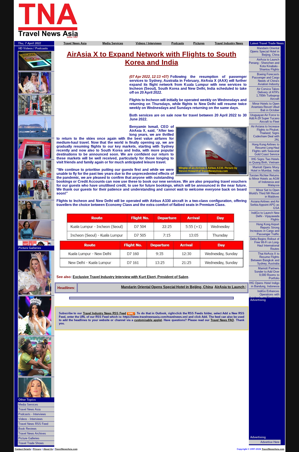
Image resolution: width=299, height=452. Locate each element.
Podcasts (177, 43)
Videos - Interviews (30, 419)
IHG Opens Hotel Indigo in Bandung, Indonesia (264, 284)
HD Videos (25, 48)
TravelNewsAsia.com (66, 449)
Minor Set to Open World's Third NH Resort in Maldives (264, 193)
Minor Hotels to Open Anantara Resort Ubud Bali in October (265, 107)
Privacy (37, 449)
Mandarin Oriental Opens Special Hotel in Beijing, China (158, 287)
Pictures (198, 43)
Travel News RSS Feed (33, 423)
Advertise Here (269, 442)
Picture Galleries (29, 248)
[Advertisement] (189, 20)
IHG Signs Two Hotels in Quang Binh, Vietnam (264, 160)
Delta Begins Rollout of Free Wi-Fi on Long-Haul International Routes (264, 243)
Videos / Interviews (149, 43)
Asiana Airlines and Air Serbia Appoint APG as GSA (264, 205)
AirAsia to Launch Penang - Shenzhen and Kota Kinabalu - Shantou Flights (264, 64)
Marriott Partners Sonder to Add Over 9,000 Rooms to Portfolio (266, 273)
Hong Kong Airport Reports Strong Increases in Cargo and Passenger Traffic (264, 229)
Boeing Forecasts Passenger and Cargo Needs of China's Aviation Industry (265, 79)
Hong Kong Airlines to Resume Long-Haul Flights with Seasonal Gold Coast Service (265, 149)
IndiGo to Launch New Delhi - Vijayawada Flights (265, 216)
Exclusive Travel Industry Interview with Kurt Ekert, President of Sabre (130, 277)
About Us (48, 449)
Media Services (112, 43)
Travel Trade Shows (31, 443)
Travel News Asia (74, 43)
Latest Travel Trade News (267, 43)
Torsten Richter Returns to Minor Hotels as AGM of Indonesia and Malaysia (264, 180)
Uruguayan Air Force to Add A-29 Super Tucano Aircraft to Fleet (264, 118)
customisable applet (148, 320)
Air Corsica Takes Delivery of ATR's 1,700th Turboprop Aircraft (267, 93)
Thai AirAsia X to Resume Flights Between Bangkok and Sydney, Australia (265, 258)
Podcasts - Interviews (32, 414)
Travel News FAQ (222, 320)
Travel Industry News (229, 43)
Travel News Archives (32, 433)
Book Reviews (27, 428)
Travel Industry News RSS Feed (104, 313)
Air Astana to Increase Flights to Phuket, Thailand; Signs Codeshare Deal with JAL (265, 133)
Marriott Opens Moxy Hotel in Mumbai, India (265, 169)
